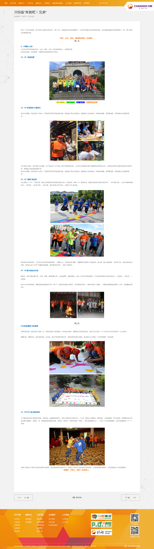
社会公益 (52, 522)
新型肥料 (40, 528)
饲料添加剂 (40, 525)
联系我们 (87, 3)
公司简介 (17, 519)
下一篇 (127, 497)
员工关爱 (52, 519)
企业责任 (47, 3)
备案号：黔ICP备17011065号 (75, 546)
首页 (6, 3)
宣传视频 (28, 522)
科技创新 (17, 531)
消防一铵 (40, 531)
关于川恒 (13, 3)
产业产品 (30, 3)
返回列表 (79, 497)
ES (107, 3)
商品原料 (40, 519)
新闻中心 (22, 3)
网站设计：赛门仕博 (90, 546)
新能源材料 (40, 522)
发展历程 (17, 528)
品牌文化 (38, 3)
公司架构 (17, 522)
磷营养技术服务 (58, 3)
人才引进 (65, 522)
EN (101, 3)
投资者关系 (77, 3)
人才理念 (65, 519)
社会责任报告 (53, 525)
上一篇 (26, 497)
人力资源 (68, 3)
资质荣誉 (17, 525)
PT (104, 3)
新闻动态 (28, 519)
